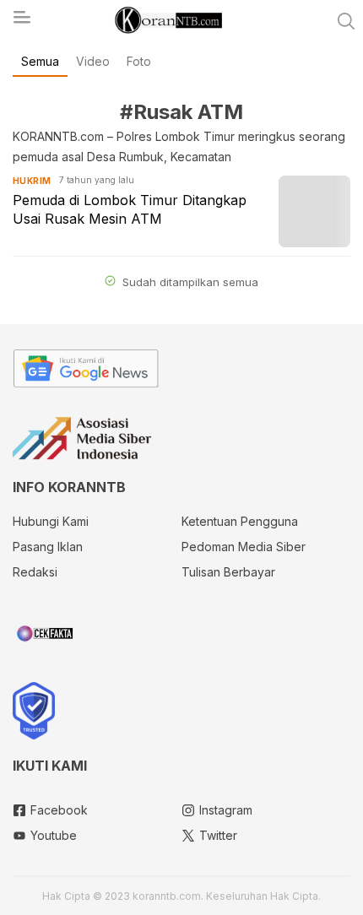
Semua (40, 61)
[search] (346, 21)
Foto (139, 61)
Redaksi (35, 572)
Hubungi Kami (51, 521)
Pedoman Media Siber (244, 546)
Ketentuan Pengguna (240, 521)
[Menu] (21, 22)
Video (93, 61)
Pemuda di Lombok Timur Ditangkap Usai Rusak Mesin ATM (130, 209)
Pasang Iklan (48, 546)
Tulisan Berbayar (228, 572)
